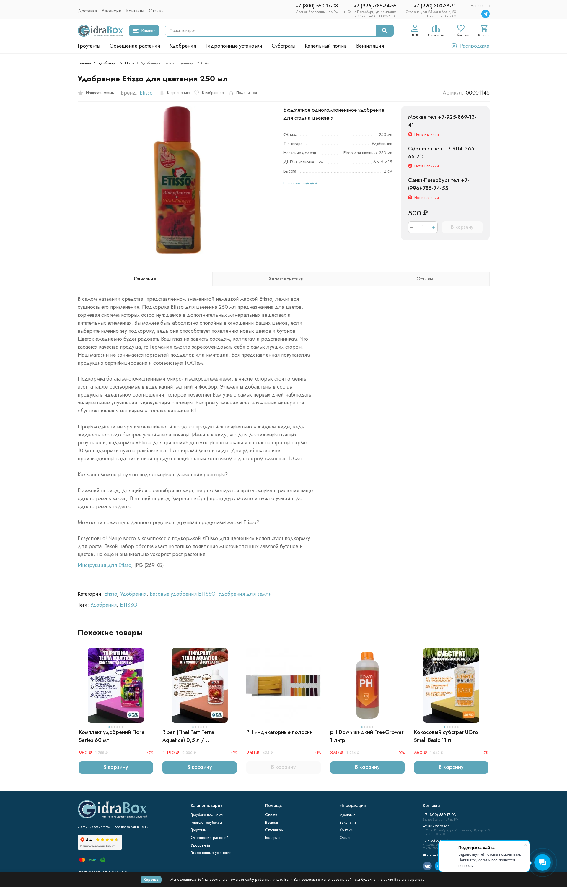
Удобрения (183, 46)
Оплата (271, 815)
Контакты (135, 10)
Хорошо (151, 879)
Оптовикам (274, 830)
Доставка (87, 10)
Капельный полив (326, 46)
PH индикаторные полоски (279, 732)
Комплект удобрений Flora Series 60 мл (111, 736)
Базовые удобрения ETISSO (182, 594)
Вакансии (111, 10)
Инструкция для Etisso (104, 565)
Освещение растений (135, 46)
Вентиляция (370, 46)
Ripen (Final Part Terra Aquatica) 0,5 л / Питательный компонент (191, 736)
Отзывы (156, 10)
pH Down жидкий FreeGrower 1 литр (367, 736)
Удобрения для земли (245, 594)
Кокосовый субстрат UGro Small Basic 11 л (446, 736)
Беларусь (273, 837)
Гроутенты (89, 46)
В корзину (462, 227)
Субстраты (283, 46)
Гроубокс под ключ (207, 815)
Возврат (271, 822)
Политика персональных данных (102, 871)
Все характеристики (300, 183)
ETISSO (128, 605)
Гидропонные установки (234, 46)
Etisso (129, 63)
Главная (84, 63)
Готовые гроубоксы (206, 822)
